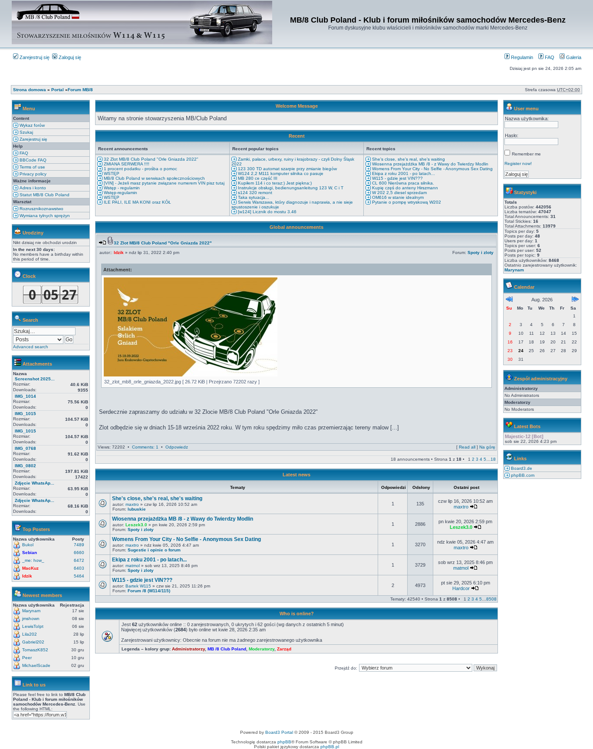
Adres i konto (32, 187)
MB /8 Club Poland (227, 649)
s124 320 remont (254, 192)
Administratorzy (188, 649)
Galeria (573, 57)
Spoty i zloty (481, 252)
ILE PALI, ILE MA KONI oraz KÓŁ (136, 202)
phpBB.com (522, 475)
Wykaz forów (31, 125)
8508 (491, 599)
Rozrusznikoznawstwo (40, 208)
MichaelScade (36, 665)
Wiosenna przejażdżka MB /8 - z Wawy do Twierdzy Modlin (429, 164)
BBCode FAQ (32, 160)
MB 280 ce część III (257, 178)
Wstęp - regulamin (121, 187)
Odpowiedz (176, 447)
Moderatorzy (261, 649)
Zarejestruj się (33, 57)
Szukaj (25, 132)
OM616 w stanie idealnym (397, 197)
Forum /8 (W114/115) (149, 590)
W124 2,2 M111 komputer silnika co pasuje (280, 173)
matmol (132, 565)
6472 (79, 560)
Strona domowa (29, 89)
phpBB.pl (329, 746)
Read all (467, 447)
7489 (79, 544)
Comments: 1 (145, 447)
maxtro (132, 504)
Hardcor (461, 588)
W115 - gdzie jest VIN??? (397, 178)
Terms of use (31, 167)
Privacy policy (32, 174)
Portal (57, 89)
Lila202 (29, 634)
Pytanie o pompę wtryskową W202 (406, 202)
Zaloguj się (69, 57)
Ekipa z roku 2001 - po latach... (403, 173)
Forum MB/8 (80, 89)
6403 (79, 568)
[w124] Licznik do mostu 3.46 (266, 211)
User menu (526, 108)
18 (493, 459)
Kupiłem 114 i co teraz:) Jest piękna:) (274, 183)
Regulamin (521, 57)
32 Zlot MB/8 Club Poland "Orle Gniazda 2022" (150, 159)
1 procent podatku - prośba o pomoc (139, 168)
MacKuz (30, 568)
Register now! (518, 163)
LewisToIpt (32, 626)
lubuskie (137, 509)
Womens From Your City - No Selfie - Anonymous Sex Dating (432, 168)
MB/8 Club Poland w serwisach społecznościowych (153, 178)
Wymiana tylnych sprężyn (44, 215)
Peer (27, 657)
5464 (79, 576)
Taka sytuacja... (253, 197)
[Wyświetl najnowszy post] (102, 243)
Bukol (27, 544)
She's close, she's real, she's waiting (408, 159)
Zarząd (284, 649)
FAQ (549, 57)
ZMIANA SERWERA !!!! (125, 164)
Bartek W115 (138, 586)
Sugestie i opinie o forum (154, 550)
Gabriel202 (33, 642)
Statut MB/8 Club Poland (43, 194)
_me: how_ (33, 560)
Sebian (29, 552)
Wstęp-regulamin (119, 192)
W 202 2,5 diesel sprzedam (399, 192)
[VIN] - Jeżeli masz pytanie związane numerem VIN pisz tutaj (163, 183)
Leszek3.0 (136, 524)
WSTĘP (110, 173)
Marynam (31, 610)
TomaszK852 (35, 649)
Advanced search (30, 346)
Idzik (27, 576)
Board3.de (521, 468)
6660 (79, 552)
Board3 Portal (279, 732)
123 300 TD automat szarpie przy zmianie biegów (287, 168)
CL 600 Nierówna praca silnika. (402, 183)
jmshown (31, 618)
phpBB (284, 741)
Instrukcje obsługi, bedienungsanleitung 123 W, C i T (290, 187)
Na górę (487, 447)
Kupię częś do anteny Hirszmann (404, 187)
